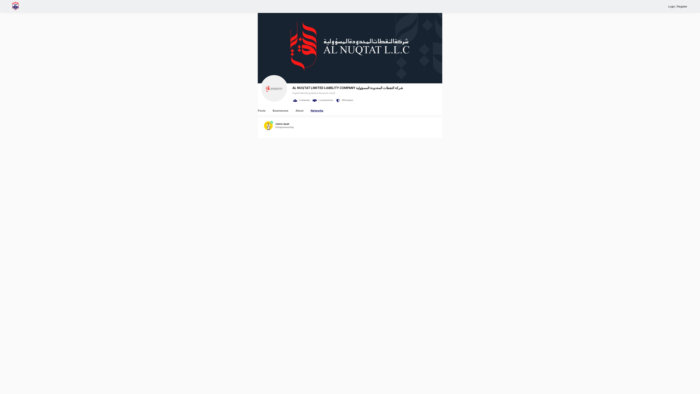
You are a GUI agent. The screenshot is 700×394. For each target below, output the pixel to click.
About (299, 110)
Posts (262, 110)
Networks (317, 110)
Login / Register (677, 6)
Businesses (280, 110)
